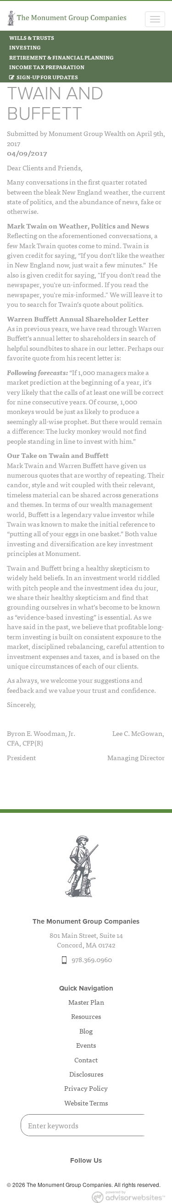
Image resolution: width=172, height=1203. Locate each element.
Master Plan (86, 1001)
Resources (86, 1016)
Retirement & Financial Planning (61, 57)
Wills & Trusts (31, 37)
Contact (86, 1059)
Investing (25, 47)
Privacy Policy (86, 1088)
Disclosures (86, 1073)
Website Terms (86, 1102)
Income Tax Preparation (46, 67)
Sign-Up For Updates (47, 77)
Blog (86, 1030)
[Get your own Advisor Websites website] (128, 1197)
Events (86, 1045)
